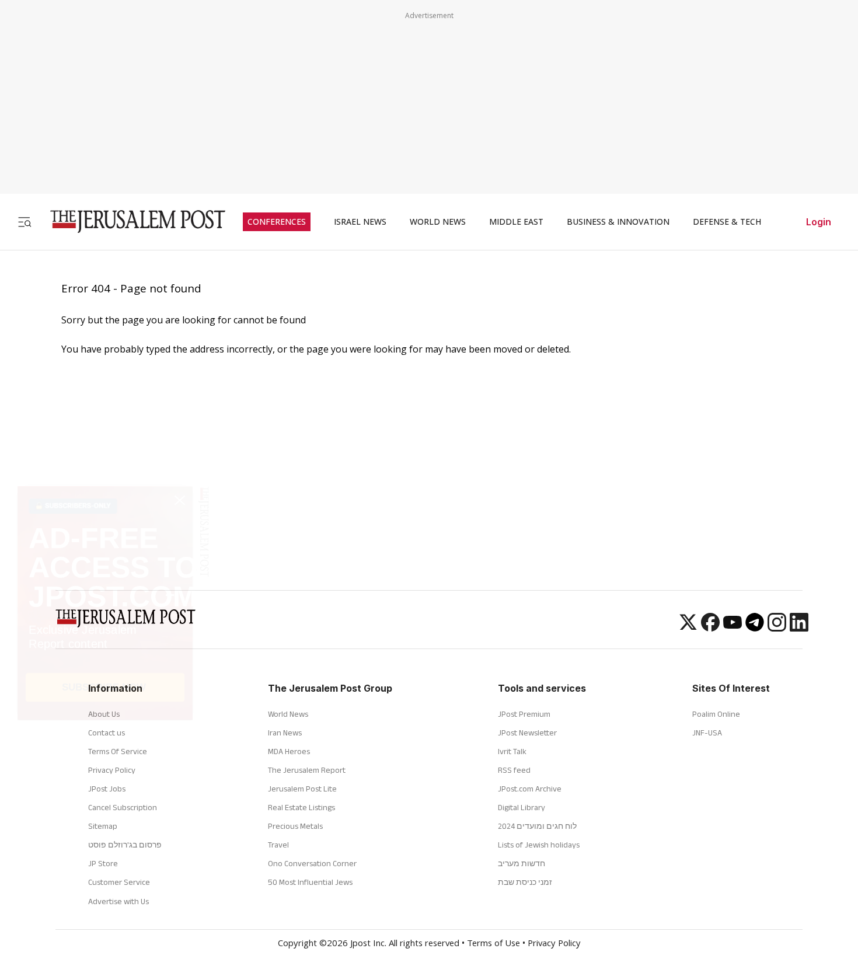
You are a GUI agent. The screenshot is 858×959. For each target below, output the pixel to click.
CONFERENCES (276, 221)
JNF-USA (707, 732)
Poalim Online (716, 714)
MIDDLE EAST (516, 221)
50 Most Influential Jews (310, 882)
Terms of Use (493, 944)
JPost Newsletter (527, 732)
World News (288, 714)
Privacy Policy (554, 944)
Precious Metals (295, 826)
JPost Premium (524, 714)
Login (818, 222)
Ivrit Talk (512, 751)
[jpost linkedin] (799, 628)
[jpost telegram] (754, 628)
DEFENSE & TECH (727, 221)
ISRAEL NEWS (360, 221)
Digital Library (521, 807)
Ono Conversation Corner (312, 863)
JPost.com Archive (529, 788)
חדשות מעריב (521, 863)
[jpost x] (688, 628)
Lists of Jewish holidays (539, 844)
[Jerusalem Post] (130, 221)
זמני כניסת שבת (525, 882)
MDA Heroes (289, 751)
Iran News (285, 732)
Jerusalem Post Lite (302, 788)
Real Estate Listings (301, 807)
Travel (278, 844)
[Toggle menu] (24, 221)
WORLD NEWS (438, 221)
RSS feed (514, 770)
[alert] (105, 814)
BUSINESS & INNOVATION (618, 221)
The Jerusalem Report (307, 770)
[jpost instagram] (777, 628)
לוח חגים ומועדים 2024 (537, 826)
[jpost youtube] (732, 628)
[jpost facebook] (710, 628)
